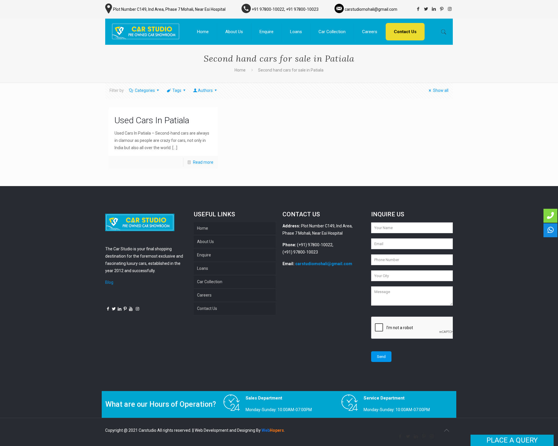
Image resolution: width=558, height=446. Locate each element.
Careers (204, 295)
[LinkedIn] (434, 9)
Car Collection (209, 281)
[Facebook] (418, 9)
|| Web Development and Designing (223, 430)
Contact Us (207, 308)
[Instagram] (450, 9)
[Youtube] (131, 308)
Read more (203, 162)
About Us (205, 241)
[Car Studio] (145, 32)
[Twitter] (426, 9)
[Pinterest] (442, 9)
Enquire (204, 255)
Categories (145, 90)
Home (240, 70)
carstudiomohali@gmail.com (323, 263)
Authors (205, 90)
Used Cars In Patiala (152, 120)
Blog (109, 282)
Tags (176, 90)
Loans (202, 268)
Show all (440, 90)
